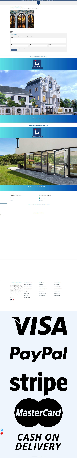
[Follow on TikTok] (11, 299)
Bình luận (12, 37)
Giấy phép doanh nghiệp (42, 293)
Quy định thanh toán (57, 291)
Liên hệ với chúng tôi (57, 295)
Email (30, 44)
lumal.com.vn (11, 200)
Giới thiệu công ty (41, 284)
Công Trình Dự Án (34, 0)
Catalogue (46, 0)
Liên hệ (50, 0)
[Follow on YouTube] (13, 299)
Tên (11, 44)
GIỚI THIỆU (26, 0)
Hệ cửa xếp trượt (26, 293)
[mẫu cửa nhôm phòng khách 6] (22, 19)
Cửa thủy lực (26, 291)
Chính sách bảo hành (57, 284)
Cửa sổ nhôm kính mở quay (28, 284)
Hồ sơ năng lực (41, 291)
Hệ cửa (30, 0)
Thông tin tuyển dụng (57, 293)
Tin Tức (53, 0)
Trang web (50, 44)
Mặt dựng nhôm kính (27, 297)
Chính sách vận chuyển (57, 286)
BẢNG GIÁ (43, 0)
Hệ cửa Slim (26, 295)
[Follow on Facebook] (10, 299)
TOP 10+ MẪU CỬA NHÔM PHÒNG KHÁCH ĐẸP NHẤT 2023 (30, 8)
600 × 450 (19, 8)
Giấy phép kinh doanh (42, 295)
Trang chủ (23, 0)
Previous (11, 31)
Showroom (39, 0)
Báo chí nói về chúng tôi (42, 286)
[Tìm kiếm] (43, 4)
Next (11, 32)
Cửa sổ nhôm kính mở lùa (28, 286)
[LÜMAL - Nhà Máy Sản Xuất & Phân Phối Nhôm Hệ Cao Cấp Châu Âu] (38, 3)
